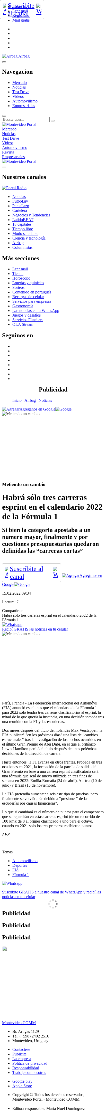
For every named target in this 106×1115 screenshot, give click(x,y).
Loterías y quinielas (28, 283)
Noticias (19, 87)
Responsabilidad (25, 1068)
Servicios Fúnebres (27, 320)
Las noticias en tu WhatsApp (35, 310)
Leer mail (20, 269)
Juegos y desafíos (26, 315)
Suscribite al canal (21, 9)
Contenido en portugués (31, 292)
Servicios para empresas (31, 301)
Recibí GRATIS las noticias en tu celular (35, 629)
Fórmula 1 (20, 874)
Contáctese (21, 1049)
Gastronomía (22, 306)
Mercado (19, 82)
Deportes (19, 865)
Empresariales (23, 105)
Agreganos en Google (37, 409)
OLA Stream (22, 324)
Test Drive (20, 92)
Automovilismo (25, 101)
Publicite (19, 1054)
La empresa (21, 1058)
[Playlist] (14, 188)
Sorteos (18, 287)
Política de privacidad (29, 1063)
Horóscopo (21, 278)
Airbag (30, 400)
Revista (8, 152)
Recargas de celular (28, 296)
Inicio (17, 400)
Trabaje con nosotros (29, 1072)
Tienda (17, 273)
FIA (15, 870)
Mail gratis (21, 20)
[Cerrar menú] (4, 167)
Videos (18, 96)
